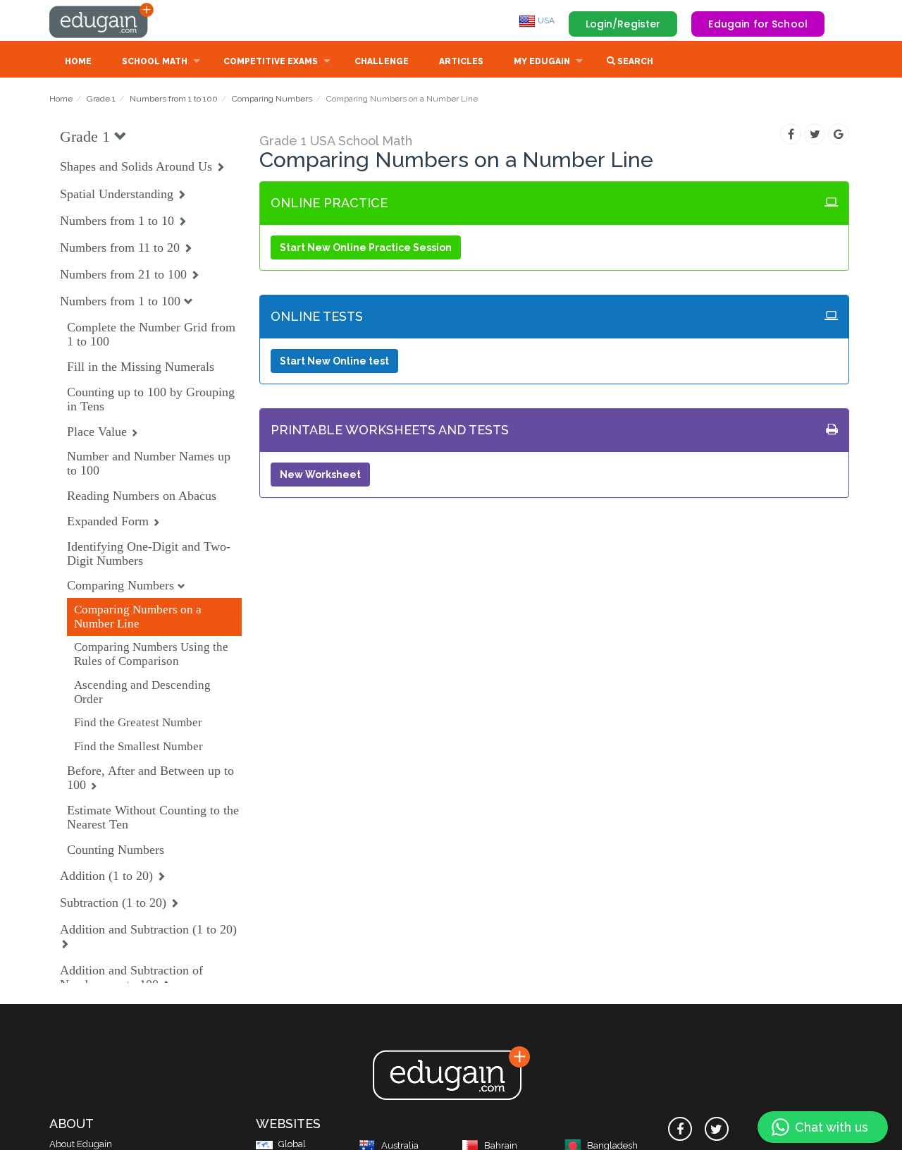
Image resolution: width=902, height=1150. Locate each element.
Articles (461, 61)
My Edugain (542, 61)
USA (545, 20)
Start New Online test (334, 361)
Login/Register (623, 24)
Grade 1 (101, 99)
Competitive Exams (270, 61)
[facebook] (680, 1129)
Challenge (381, 61)
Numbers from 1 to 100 (174, 99)
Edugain (102, 20)
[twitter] (717, 1129)
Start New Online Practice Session (366, 247)
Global (292, 1144)
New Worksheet (320, 474)
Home (78, 61)
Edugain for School (758, 24)
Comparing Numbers (272, 99)
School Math (154, 61)
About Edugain (80, 1144)
